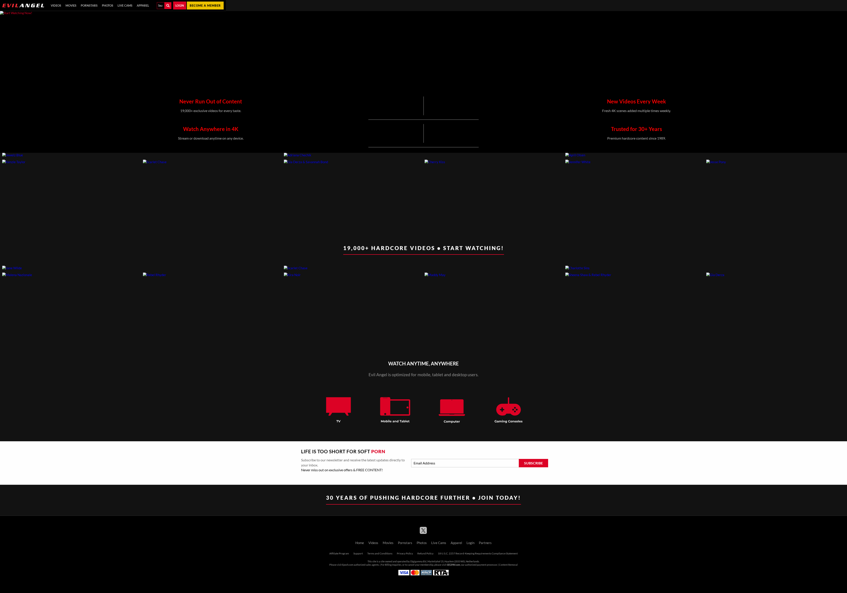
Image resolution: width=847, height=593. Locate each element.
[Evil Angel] (23, 5)
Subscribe (533, 463)
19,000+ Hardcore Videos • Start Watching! (423, 248)
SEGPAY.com (453, 564)
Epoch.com (347, 564)
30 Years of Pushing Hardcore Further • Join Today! (423, 498)
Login (179, 5)
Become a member (205, 5)
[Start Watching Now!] (113, 52)
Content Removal (508, 564)
